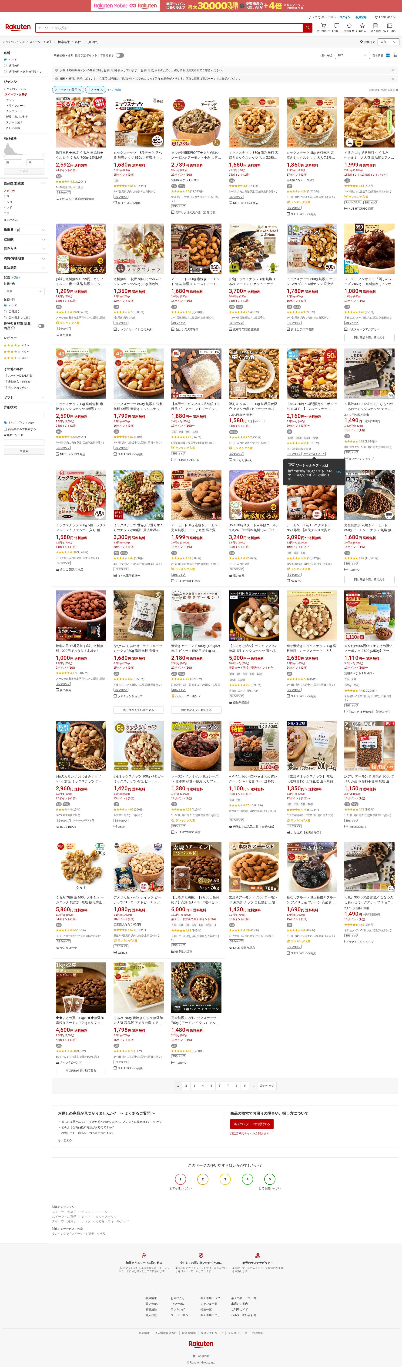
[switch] (41, 326)
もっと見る (65, 1140)
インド (8, 207)
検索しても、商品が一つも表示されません (87, 1133)
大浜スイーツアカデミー (363, 329)
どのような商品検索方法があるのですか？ (87, 1127)
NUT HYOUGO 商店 (245, 203)
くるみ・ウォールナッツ (112, 1221)
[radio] (5, 59)
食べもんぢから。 (244, 460)
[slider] (4, 155)
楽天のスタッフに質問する (252, 1124)
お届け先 (9, 283)
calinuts (296, 581)
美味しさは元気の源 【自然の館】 (196, 212)
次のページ (267, 1085)
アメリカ (9, 190)
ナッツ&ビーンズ (70, 1062)
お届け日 (9, 299)
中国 (6, 213)
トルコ (8, 202)
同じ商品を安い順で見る (369, 337)
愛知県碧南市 (241, 702)
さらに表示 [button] (13, 128)
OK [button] (338, 472)
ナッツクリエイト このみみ (135, 329)
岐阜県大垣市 (183, 951)
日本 (6, 196)
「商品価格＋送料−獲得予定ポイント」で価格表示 (82, 55)
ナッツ (85, 1212)
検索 (25, 171)
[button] (385, 17)
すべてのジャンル (14, 42)
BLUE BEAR (68, 826)
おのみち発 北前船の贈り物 (77, 199)
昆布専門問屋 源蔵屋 (246, 329)
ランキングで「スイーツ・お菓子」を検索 (78, 1233)
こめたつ (354, 569)
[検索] (307, 28)
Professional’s (357, 826)
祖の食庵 (65, 335)
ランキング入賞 (300, 202)
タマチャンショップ (361, 458)
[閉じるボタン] (393, 70)
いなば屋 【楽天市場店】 (306, 832)
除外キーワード (13, 435)
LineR (121, 826)
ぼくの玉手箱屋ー (129, 575)
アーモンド (103, 1212)
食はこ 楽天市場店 (129, 203)
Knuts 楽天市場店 (244, 947)
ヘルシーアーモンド (188, 696)
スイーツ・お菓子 (64, 1212)
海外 (17, 277)
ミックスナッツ (106, 1216)
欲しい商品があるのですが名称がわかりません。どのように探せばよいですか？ (111, 1121)
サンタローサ (68, 947)
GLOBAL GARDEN (187, 460)
